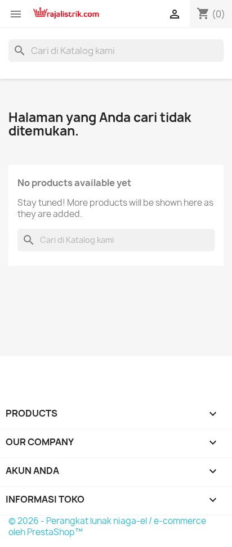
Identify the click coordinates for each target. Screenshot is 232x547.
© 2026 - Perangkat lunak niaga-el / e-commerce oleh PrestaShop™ (107, 526)
